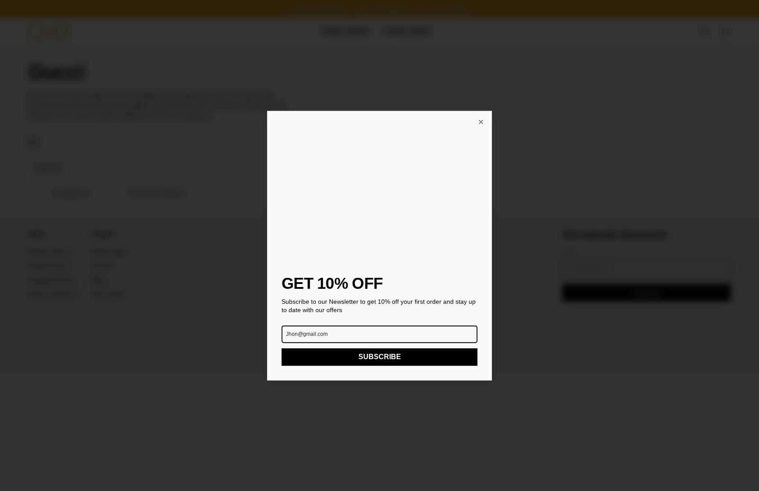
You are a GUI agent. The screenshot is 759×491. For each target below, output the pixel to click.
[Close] (480, 121)
